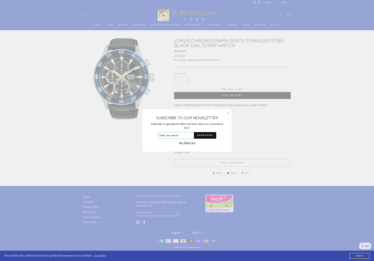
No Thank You (187, 143)
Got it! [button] (359, 256)
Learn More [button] (100, 255)
